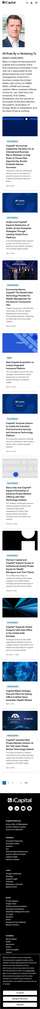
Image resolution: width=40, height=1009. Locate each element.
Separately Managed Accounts (17, 912)
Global (8, 942)
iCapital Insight (11, 857)
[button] (36, 3)
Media (9, 358)
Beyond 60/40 (11, 887)
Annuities (9, 917)
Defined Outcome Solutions (16, 906)
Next (26, 783)
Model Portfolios (12, 925)
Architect (9, 846)
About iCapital (11, 939)
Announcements (12, 285)
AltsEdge (9, 876)
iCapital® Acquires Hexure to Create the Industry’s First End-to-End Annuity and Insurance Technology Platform (19, 429)
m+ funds (9, 914)
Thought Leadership (13, 874)
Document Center (12, 844)
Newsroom (10, 944)
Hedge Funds (11, 904)
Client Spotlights (12, 950)
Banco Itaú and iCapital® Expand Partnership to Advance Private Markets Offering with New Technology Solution (18, 494)
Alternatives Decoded (14, 884)
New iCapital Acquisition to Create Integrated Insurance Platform (20, 365)
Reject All (20, 1005)
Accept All (20, 993)
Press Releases (12, 141)
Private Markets (12, 901)
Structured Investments (15, 909)
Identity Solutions (12, 859)
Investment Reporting (14, 841)
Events (8, 947)
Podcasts (9, 882)
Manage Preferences (20, 999)
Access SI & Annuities (14, 830)
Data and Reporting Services (17, 852)
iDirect (8, 920)
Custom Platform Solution (16, 827)
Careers (9, 952)
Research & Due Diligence (16, 922)
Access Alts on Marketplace (17, 824)
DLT (7, 849)
